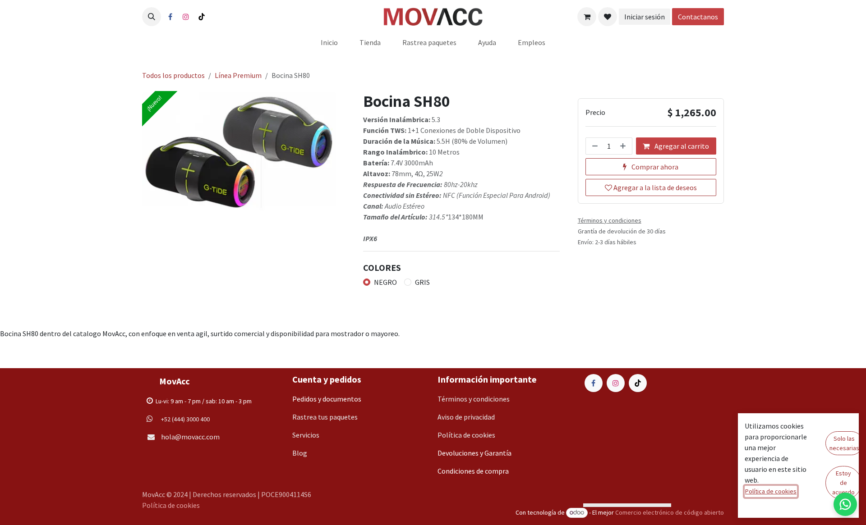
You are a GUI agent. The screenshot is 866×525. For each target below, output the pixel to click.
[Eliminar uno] (594, 146)
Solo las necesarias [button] (844, 443)
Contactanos (701, 16)
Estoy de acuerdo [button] (843, 482)
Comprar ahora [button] (654, 166)
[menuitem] (329, 42)
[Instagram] (186, 16)
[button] (151, 16)
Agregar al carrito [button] (681, 146)
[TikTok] (201, 16)
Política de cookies (171, 505)
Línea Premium (238, 75)
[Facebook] (170, 16)
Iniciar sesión (647, 16)
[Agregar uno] (624, 146)
